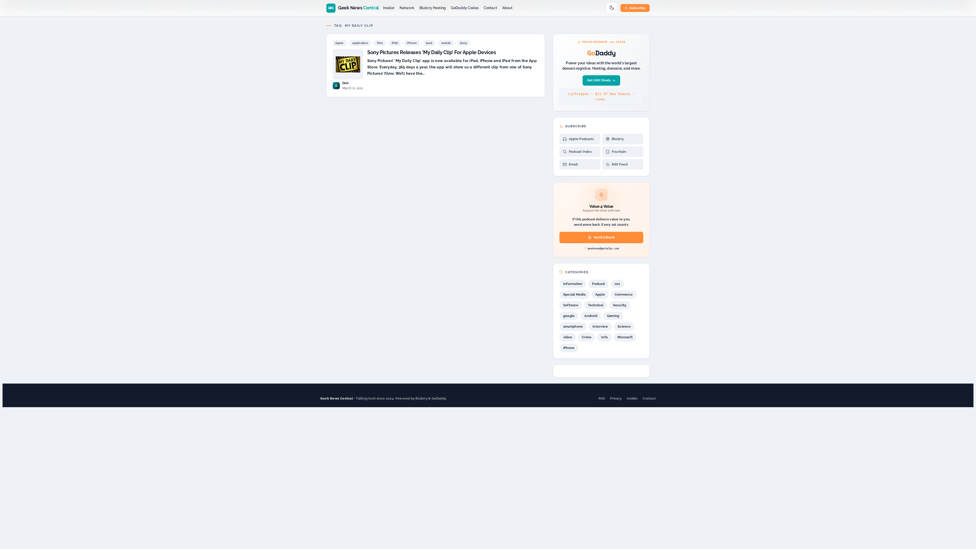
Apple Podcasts (581, 139)
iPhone (412, 43)
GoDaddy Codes (465, 8)
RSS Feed (620, 164)
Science (624, 326)
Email (573, 164)
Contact (490, 8)
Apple (339, 43)
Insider (388, 8)
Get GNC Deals (599, 80)
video (567, 337)
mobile (446, 43)
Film (380, 43)
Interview (600, 326)
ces (617, 284)
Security (620, 305)
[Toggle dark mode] (611, 8)
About (507, 8)
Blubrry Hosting (432, 8)
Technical (595, 305)
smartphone (573, 326)
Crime (586, 337)
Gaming (613, 316)
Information (572, 284)
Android (590, 316)
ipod (429, 43)
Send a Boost (604, 237)
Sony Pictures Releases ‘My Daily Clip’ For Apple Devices (431, 52)
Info (604, 337)
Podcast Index (580, 152)
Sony (463, 43)
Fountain (619, 152)
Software (570, 305)
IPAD (395, 43)
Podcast (598, 284)
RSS (602, 398)
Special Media (574, 294)
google (569, 316)
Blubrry (618, 139)
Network (407, 8)
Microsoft (625, 337)
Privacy (616, 398)
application (360, 43)
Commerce (624, 294)
